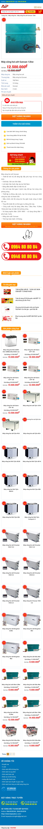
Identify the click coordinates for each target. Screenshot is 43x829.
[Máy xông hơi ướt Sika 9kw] (32, 676)
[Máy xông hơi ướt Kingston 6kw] (32, 620)
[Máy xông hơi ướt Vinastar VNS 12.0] (32, 536)
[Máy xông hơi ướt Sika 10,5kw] (11, 704)
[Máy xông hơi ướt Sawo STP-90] (11, 397)
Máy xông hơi (12, 15)
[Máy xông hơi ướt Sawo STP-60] (32, 369)
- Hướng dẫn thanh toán (8, 779)
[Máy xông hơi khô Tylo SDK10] (11, 480)
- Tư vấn (3, 767)
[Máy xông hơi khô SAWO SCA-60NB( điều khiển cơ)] (11, 341)
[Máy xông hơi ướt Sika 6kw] (32, 648)
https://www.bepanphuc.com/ (11, 814)
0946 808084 (20, 161)
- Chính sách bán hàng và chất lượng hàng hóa (15, 784)
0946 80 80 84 (31, 804)
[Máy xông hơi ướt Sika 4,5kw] (11, 676)
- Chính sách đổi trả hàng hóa (10, 769)
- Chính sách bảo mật (7, 774)
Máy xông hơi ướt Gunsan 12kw (26, 15)
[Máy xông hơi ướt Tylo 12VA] (32, 397)
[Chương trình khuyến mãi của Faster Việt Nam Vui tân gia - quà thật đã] (7, 311)
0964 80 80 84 (11, 804)
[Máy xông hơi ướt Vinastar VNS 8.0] (32, 564)
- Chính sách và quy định (8, 772)
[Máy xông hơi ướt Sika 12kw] (32, 704)
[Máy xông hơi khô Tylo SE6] (11, 508)
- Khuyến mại (5, 764)
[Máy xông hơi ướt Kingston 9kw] (11, 648)
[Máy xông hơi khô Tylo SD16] (32, 453)
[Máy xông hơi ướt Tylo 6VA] (32, 425)
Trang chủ (4, 15)
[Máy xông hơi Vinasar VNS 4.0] (32, 592)
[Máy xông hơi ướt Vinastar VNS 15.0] (11, 536)
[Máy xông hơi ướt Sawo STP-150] (32, 341)
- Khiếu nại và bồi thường (8, 777)
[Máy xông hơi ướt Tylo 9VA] (11, 425)
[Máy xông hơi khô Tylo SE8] (32, 480)
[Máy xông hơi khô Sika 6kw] (32, 731)
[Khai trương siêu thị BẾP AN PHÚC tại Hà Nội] (7, 320)
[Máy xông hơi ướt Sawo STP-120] (11, 369)
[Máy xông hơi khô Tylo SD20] (11, 453)
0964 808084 (20, 159)
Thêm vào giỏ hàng (21, 124)
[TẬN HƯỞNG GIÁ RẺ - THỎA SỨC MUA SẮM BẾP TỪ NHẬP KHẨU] (7, 294)
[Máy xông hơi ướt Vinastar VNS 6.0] (11, 592)
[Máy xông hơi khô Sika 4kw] (11, 731)
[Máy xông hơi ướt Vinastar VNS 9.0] (11, 564)
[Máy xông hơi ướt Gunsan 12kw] (21, 56)
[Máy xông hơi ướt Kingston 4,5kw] (11, 620)
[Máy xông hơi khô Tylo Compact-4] (32, 508)
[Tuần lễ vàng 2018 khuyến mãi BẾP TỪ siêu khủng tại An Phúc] (7, 303)
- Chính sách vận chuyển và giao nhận (12, 782)
